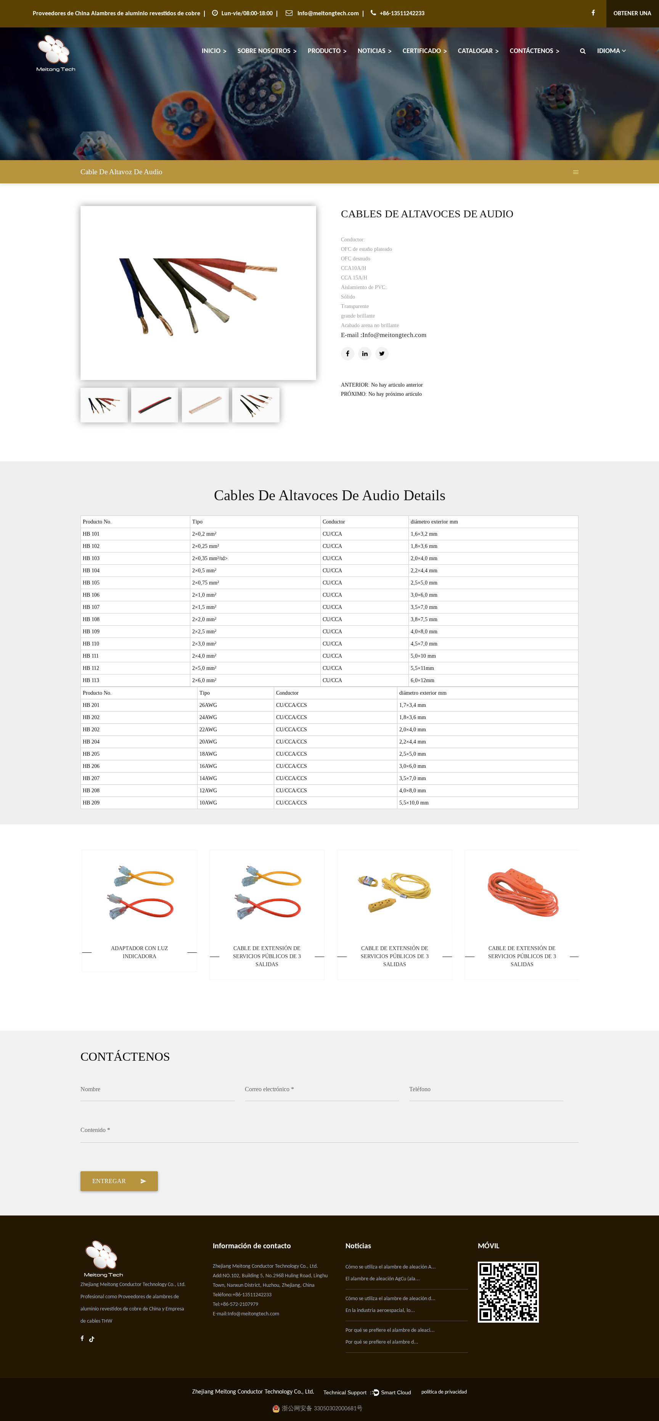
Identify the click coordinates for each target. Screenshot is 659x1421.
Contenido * (95, 1130)
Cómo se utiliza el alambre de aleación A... (391, 1267)
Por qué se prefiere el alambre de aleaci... (390, 1330)
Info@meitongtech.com (328, 14)
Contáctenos (531, 51)
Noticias (372, 51)
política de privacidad (444, 1392)
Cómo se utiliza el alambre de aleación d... (391, 1299)
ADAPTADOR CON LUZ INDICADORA (138, 952)
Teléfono (420, 1089)
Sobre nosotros (264, 51)
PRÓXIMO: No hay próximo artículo (381, 394)
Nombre (90, 1089)
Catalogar (475, 51)
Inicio (211, 51)
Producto (324, 51)
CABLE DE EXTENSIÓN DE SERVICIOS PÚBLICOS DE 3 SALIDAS (266, 956)
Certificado (422, 51)
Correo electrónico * (269, 1089)
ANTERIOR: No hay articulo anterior (382, 385)
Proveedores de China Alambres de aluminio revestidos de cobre (116, 14)
